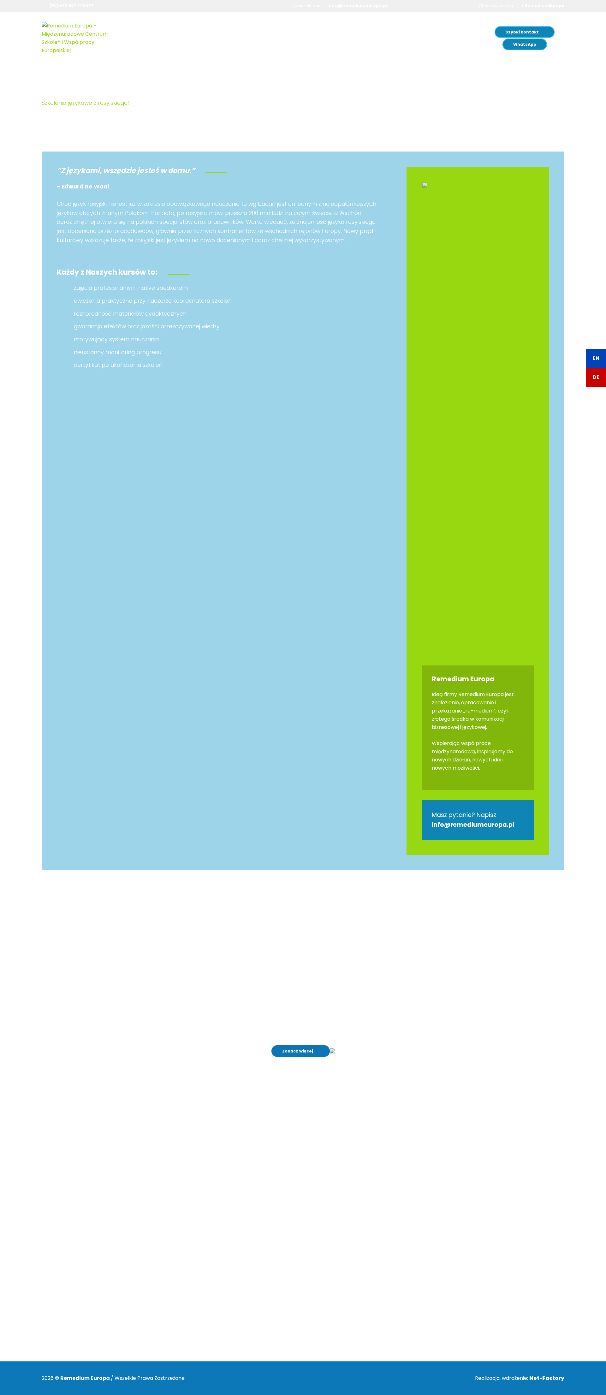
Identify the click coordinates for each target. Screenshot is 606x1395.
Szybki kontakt (522, 32)
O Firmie (364, 1154)
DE (596, 377)
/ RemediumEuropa (543, 5)
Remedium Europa (392, 32)
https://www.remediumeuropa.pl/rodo (247, 1300)
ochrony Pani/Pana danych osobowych (220, 1312)
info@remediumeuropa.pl (358, 5)
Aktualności (368, 1196)
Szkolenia (199, 32)
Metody (321, 32)
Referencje (367, 1171)
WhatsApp (524, 44)
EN (596, 358)
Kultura (350, 32)
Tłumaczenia (281, 32)
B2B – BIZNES (369, 1187)
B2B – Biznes (240, 32)
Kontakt (363, 1204)
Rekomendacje (372, 1162)
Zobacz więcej (298, 1051)
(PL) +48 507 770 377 (71, 5)
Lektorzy (364, 1179)
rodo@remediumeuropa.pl (232, 1332)
